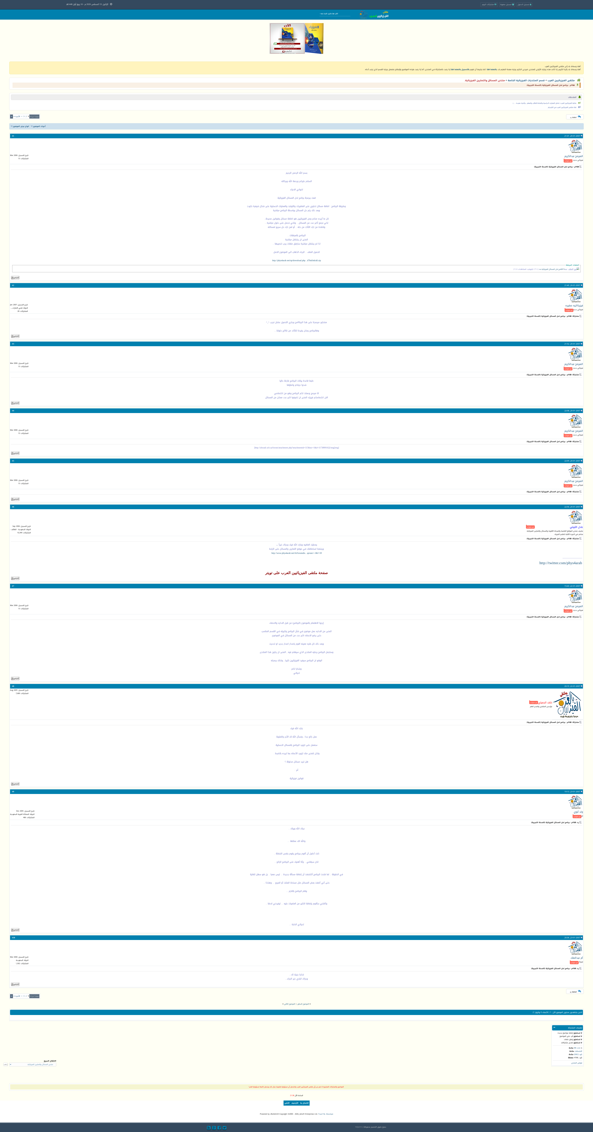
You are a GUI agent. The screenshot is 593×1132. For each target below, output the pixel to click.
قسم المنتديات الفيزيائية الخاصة (526, 80)
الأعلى (287, 1103)
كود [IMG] (578, 1054)
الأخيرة (17, 116)
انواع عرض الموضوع (21, 126)
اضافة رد (573, 117)
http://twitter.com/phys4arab (560, 562)
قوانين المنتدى (576, 1063)
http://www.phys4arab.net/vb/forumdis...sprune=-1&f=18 (296, 553)
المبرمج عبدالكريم (573, 156)
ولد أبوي (578, 811)
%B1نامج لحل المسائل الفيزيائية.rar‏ (552, 269)
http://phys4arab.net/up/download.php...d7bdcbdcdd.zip (296, 260)
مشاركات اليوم (488, 4)
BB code (577, 1048)
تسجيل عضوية (506, 4)
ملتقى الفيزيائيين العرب (561, 80)
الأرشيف (294, 1103)
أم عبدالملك (577, 957)
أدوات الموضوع (39, 126)
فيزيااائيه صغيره (574, 305)
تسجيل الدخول (524, 4)
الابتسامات (578, 1051)
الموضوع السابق (303, 1004)
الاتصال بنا (304, 1103)
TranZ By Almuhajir (325, 1114)
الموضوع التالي (289, 1004)
